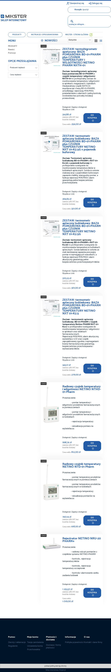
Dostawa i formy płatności (53, 646)
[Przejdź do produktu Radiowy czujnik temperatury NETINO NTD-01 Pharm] (51, 482)
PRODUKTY (12, 46)
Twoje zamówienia (35, 642)
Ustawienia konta (35, 646)
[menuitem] (16, 34)
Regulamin (13, 646)
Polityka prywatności (74, 642)
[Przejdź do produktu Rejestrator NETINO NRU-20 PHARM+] (51, 543)
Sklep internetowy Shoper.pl (55, 670)
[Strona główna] (13, 17)
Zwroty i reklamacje (17, 642)
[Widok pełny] (100, 40)
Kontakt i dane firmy (93, 642)
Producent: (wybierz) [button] (17, 67)
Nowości (11, 49)
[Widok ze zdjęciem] (95, 40)
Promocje (12, 53)
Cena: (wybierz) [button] (15, 74)
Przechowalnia (33, 649)
